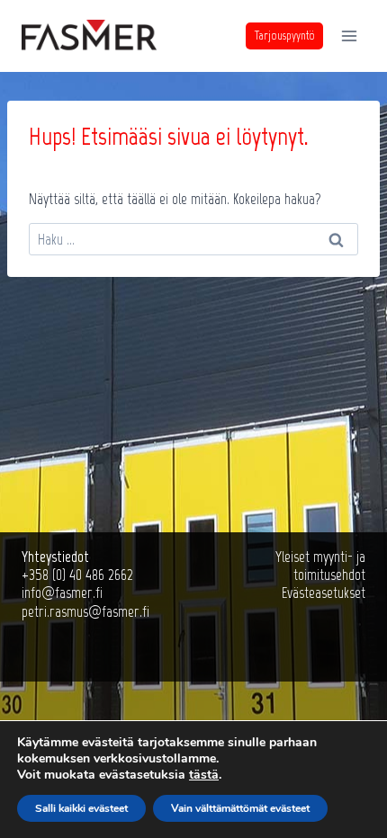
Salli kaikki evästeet (81, 808)
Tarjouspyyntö (285, 35)
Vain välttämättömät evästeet (240, 808)
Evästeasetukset (323, 593)
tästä (204, 775)
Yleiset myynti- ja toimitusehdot (320, 566)
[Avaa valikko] (348, 35)
